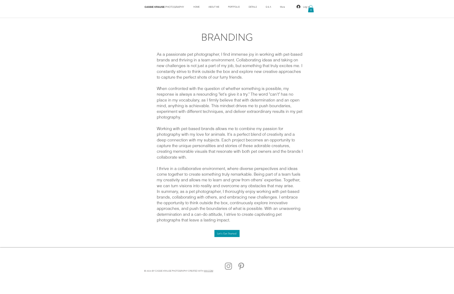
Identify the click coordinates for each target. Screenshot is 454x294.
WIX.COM (208, 271)
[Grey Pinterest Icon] (241, 266)
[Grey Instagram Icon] (228, 266)
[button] (311, 8)
